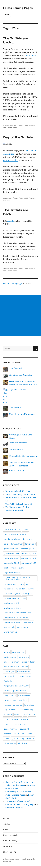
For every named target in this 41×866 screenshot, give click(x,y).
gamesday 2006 (11, 558)
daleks (25, 667)
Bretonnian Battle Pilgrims (17, 491)
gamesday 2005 (29, 553)
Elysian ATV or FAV (18, 389)
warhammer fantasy (13, 608)
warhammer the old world (16, 617)
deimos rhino (10, 676)
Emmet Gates (15, 407)
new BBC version (10, 160)
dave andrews (23, 671)
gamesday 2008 (11, 563)
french (7, 691)
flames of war (17, 544)
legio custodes (10, 710)
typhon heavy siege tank (23, 738)
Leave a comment (10, 128)
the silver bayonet (12, 594)
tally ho (31, 589)
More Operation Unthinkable (22, 414)
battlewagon (10, 657)
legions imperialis (12, 573)
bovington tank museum (15, 534)
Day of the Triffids (18, 137)
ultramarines (10, 743)
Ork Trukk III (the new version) (23, 456)
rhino (6, 719)
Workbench (8, 846)
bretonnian (23, 657)
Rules (5, 829)
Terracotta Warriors (14, 807)
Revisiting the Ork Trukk (20, 375)
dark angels (9, 671)
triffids (31, 125)
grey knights (10, 695)
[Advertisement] (20, 315)
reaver (32, 714)
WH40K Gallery (10, 841)
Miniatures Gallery (11, 835)
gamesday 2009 (28, 563)
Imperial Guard (16, 449)
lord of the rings (27, 710)
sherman (8, 724)
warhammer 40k (11, 603)
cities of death (28, 662)
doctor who (28, 539)
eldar (29, 676)
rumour (15, 719)
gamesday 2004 (11, 553)
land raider (29, 705)
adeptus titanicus (12, 529)
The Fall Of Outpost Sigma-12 (18, 504)
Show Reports (9, 852)
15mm (7, 652)
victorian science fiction (15, 598)
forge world (30, 544)
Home (6, 818)
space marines (10, 729)
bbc (26, 125)
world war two (10, 632)
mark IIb (8, 714)
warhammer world (12, 622)
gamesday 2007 (28, 558)
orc (25, 714)
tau (23, 734)
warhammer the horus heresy (17, 613)
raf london (20, 589)
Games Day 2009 (16, 470)
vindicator (22, 743)
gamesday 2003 (28, 549)
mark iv (17, 714)
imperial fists (24, 695)
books (25, 529)
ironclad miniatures (13, 705)
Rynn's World (15, 368)
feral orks (8, 681)
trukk (6, 738)
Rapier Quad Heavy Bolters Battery (21, 494)
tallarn (16, 734)
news (21, 125)
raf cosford (8, 589)
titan (30, 734)
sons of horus (21, 724)
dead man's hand (12, 539)
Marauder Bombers (18, 443)
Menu (6, 15)
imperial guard (17, 568)
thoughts (27, 594)
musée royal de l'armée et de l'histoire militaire (17, 578)
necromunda (10, 584)
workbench (9, 627)
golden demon (19, 691)
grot (6, 568)
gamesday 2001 (11, 549)
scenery (24, 719)
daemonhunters (11, 667)
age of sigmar (18, 652)
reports (10, 221)
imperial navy (10, 700)
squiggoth (24, 729)
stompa (7, 734)
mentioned (31, 55)
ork (27, 584)
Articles (6, 824)
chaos (6, 662)
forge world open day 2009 (16, 686)
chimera (15, 662)
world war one (23, 627)
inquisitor (23, 700)
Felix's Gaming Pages (18, 8)
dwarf (21, 676)
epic (6, 544)
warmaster (28, 622)
